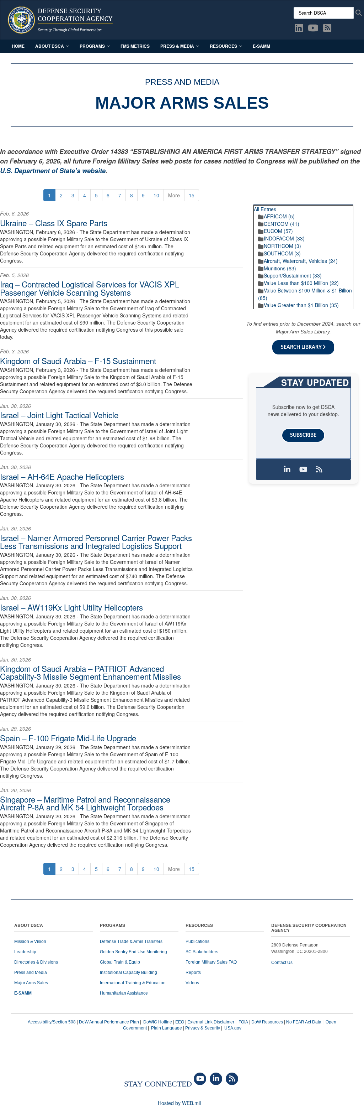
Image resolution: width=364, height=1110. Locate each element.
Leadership (25, 951)
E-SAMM (261, 46)
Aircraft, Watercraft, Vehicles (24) (301, 260)
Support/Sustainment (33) (293, 275)
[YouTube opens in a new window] (313, 29)
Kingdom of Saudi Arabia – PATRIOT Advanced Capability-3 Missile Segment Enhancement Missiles (90, 672)
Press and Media (30, 972)
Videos (192, 982)
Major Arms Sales (31, 982)
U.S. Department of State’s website (53, 170)
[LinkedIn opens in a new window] (299, 29)
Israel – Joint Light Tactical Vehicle (59, 414)
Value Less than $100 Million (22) (301, 282)
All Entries (265, 209)
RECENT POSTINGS (325, 201)
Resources (223, 46)
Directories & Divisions (36, 962)
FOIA (243, 1022)
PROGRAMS (112, 925)
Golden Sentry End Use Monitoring (133, 951)
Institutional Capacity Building (128, 972)
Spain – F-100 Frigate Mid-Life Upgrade (68, 737)
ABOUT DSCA (28, 925)
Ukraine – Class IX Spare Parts (53, 222)
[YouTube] (200, 1079)
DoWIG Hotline (157, 1022)
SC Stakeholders (202, 951)
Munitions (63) (280, 268)
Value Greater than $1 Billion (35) (301, 304)
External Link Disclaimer (210, 1022)
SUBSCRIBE (303, 435)
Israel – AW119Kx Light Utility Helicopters (71, 607)
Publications (197, 941)
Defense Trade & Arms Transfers (131, 941)
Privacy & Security (202, 1028)
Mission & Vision (30, 941)
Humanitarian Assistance (124, 993)
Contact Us (282, 962)
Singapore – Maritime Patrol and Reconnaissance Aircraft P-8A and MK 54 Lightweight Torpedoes (85, 803)
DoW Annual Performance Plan (109, 1022)
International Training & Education (133, 982)
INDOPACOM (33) (284, 238)
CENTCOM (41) (281, 223)
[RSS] (232, 1079)
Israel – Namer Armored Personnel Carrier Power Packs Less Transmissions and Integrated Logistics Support (96, 541)
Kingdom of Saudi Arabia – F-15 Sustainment (78, 360)
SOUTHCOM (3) (282, 253)
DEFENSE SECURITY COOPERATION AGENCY (309, 928)
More (174, 195)
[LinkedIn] (216, 1079)
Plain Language (166, 1028)
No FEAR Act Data (303, 1022)
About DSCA (49, 46)
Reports (193, 972)
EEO (179, 1022)
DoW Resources (267, 1022)
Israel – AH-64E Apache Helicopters (62, 476)
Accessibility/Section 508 (52, 1022)
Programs (92, 46)
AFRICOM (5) (279, 216)
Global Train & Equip (120, 962)
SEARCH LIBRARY (301, 347)
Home (18, 46)
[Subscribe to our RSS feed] (319, 469)
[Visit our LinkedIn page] (287, 469)
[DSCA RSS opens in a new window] (327, 29)
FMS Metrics (135, 46)
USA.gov (232, 1028)
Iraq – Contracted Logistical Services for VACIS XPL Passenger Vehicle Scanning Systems (89, 287)
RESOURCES (199, 925)
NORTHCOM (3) (282, 245)
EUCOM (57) (278, 230)
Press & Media (177, 46)
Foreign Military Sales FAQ (211, 962)
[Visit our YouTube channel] (303, 469)
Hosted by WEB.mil (179, 1102)
